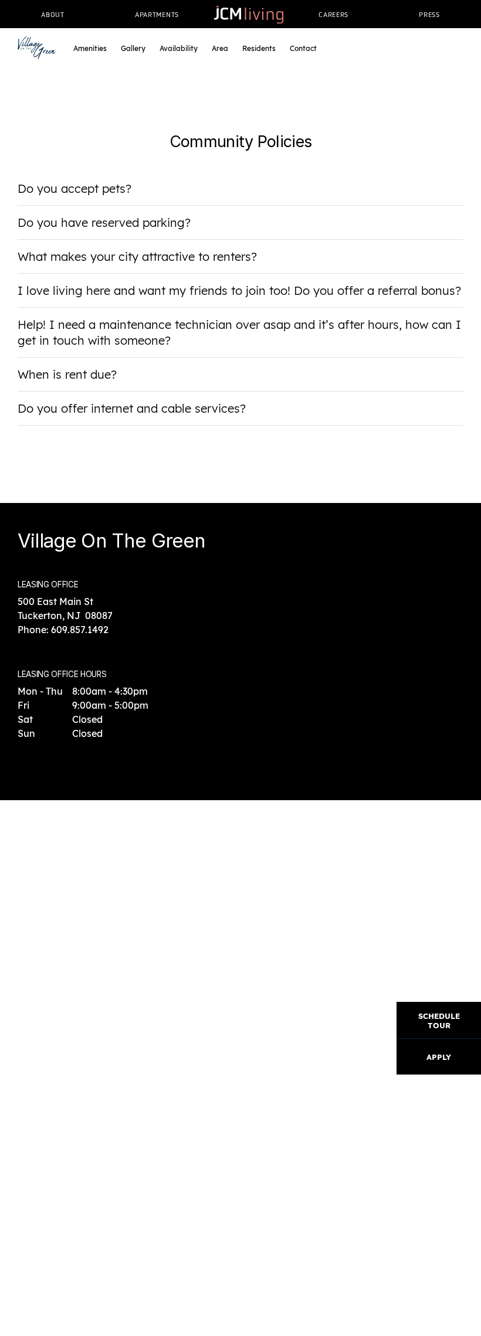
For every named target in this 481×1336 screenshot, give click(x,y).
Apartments (157, 15)
